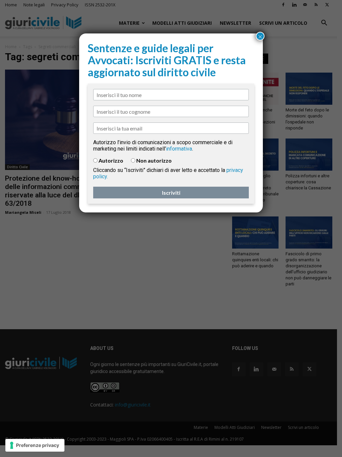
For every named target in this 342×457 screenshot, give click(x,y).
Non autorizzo (154, 160)
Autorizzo (111, 160)
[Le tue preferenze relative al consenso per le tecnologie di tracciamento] (34, 445)
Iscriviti (171, 192)
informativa (179, 149)
